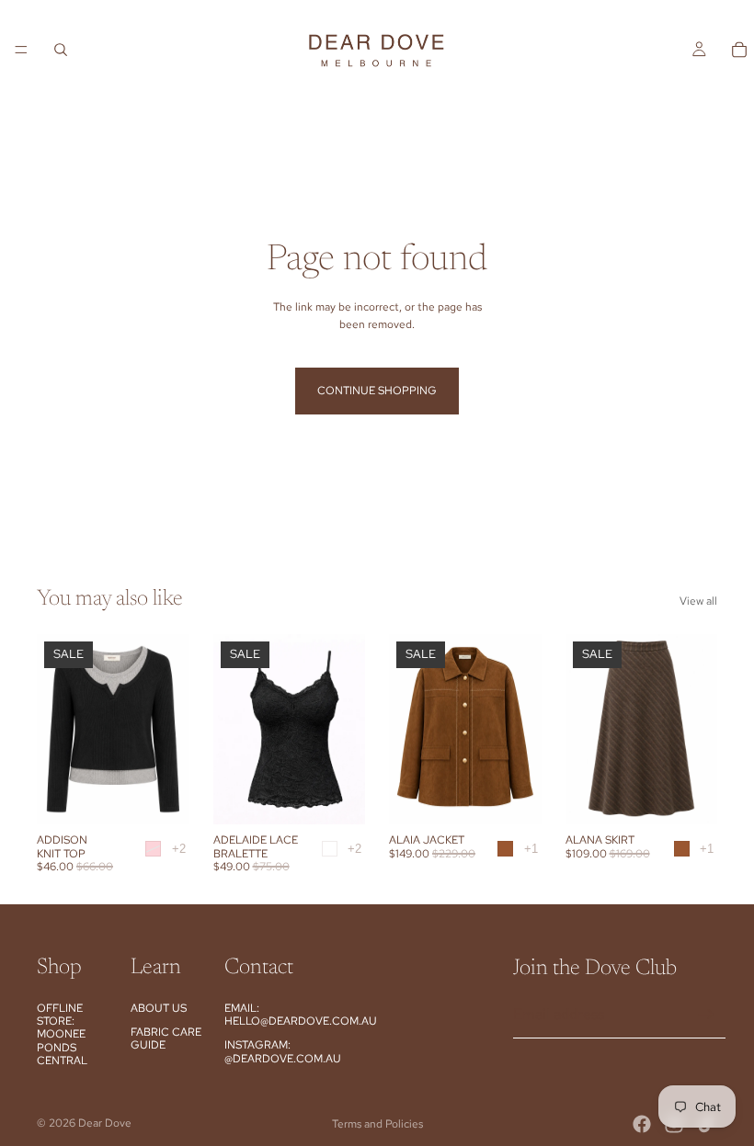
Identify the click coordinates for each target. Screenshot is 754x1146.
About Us (159, 1008)
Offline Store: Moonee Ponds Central (62, 1035)
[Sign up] (706, 1014)
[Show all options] (179, 849)
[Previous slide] (233, 729)
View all (698, 601)
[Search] (60, 49)
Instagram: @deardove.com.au (282, 1051)
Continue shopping (377, 390)
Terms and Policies (377, 1124)
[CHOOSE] (160, 795)
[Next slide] (345, 729)
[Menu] (21, 49)
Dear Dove (104, 1123)
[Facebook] (642, 1124)
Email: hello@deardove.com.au (300, 1014)
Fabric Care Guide (166, 1038)
